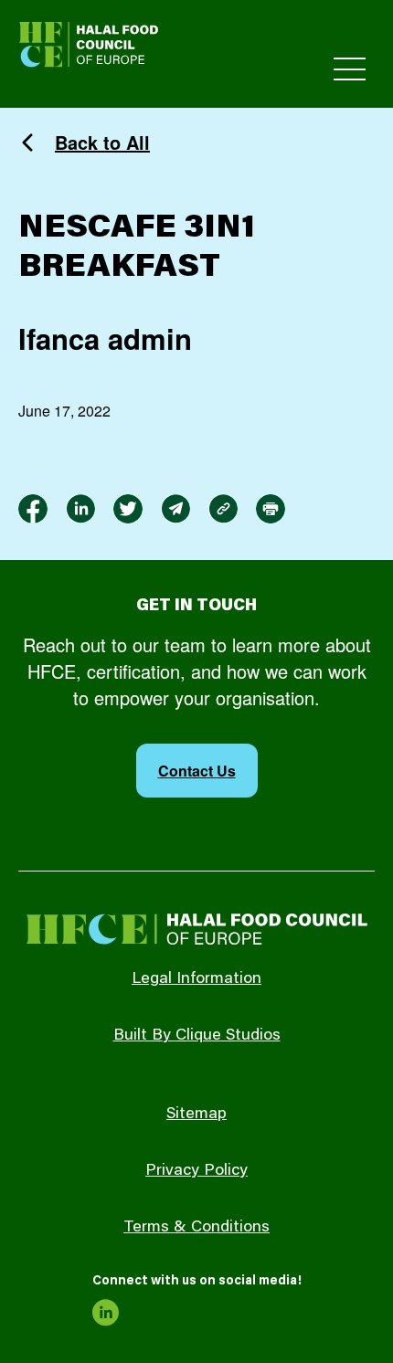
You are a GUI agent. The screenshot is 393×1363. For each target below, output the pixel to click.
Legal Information (196, 979)
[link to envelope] (175, 508)
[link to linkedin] (80, 508)
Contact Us (197, 770)
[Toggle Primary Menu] (349, 69)
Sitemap (196, 1114)
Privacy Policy (196, 1171)
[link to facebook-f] (33, 508)
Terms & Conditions (196, 1228)
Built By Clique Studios (197, 1036)
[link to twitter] (128, 508)
